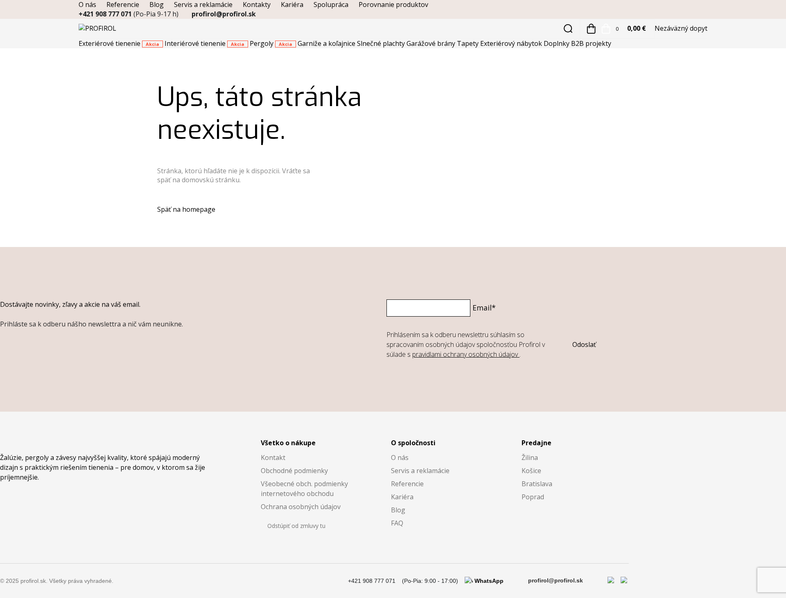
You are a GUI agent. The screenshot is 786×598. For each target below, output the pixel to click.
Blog (156, 4)
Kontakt (273, 457)
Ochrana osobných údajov (301, 506)
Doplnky (557, 43)
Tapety (468, 43)
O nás (87, 4)
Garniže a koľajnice (327, 43)
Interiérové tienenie (204, 43)
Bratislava (537, 483)
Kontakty (257, 4)
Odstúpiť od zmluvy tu (296, 526)
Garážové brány (432, 43)
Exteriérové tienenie (119, 43)
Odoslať (584, 344)
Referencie (122, 4)
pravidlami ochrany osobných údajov (465, 354)
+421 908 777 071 (128, 13)
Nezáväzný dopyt (681, 28)
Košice (531, 470)
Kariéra (292, 4)
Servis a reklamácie (203, 4)
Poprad (533, 496)
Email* (484, 308)
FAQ (397, 523)
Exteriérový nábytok (512, 43)
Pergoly (271, 43)
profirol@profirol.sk (224, 13)
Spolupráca (331, 4)
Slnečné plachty (382, 43)
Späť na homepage (186, 209)
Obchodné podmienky (294, 470)
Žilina (530, 457)
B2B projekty (591, 43)
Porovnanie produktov (393, 4)
